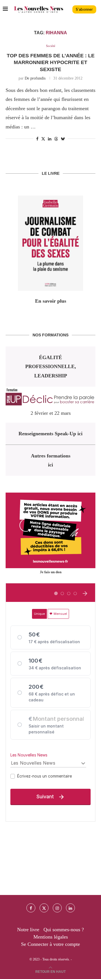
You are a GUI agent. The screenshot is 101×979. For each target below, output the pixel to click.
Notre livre (28, 929)
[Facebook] (30, 907)
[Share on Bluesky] (63, 138)
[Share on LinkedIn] (49, 139)
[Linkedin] (70, 907)
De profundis (35, 78)
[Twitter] (44, 907)
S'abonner (84, 9)
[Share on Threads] (56, 138)
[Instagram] (57, 907)
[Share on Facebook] (37, 139)
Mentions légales (50, 937)
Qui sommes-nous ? (63, 929)
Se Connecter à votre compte (50, 944)
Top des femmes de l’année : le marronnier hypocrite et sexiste (51, 62)
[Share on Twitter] (43, 138)
